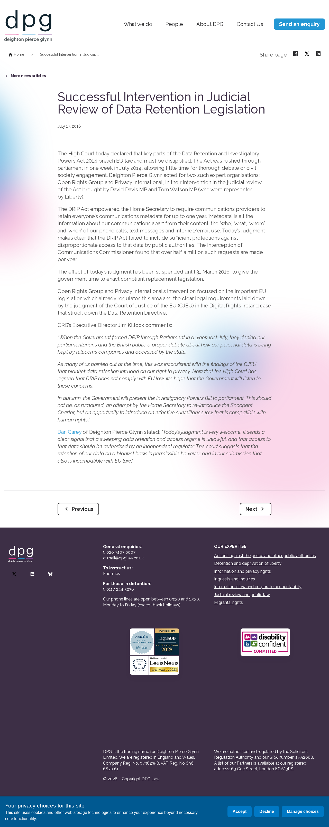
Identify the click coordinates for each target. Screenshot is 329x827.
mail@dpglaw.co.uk (125, 558)
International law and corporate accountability (257, 586)
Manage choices (303, 811)
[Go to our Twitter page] (14, 574)
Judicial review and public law (242, 594)
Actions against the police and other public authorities (265, 555)
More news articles (28, 76)
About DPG (209, 24)
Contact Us (250, 24)
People (174, 24)
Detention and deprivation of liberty (247, 563)
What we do (138, 24)
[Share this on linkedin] (318, 53)
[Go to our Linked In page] (32, 574)
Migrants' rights (228, 602)
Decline (266, 811)
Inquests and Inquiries (234, 579)
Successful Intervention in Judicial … (69, 54)
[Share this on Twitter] (306, 53)
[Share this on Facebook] (295, 53)
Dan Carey (69, 432)
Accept (239, 811)
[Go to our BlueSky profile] (50, 574)
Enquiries (111, 573)
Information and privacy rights (242, 571)
